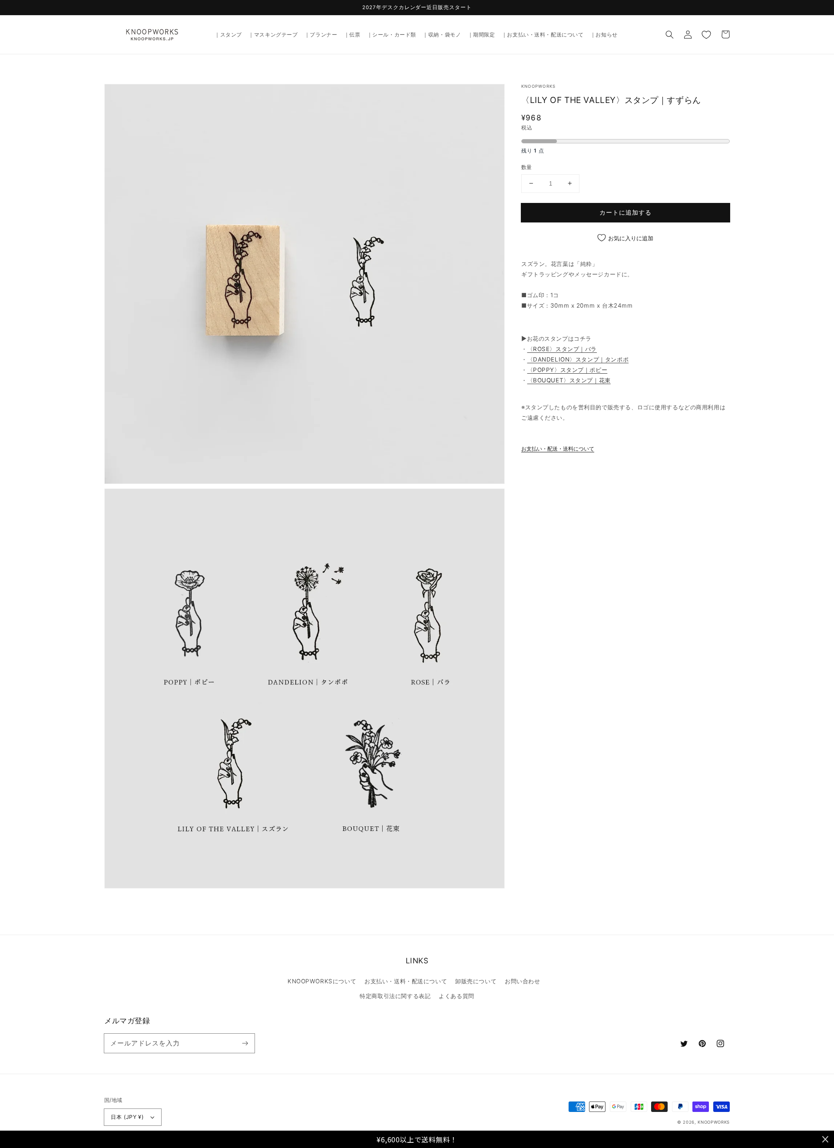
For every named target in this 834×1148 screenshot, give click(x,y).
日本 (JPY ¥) (127, 1117)
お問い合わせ (522, 981)
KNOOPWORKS (714, 1122)
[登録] (245, 1043)
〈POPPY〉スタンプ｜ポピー (567, 369)
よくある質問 (456, 995)
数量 (526, 167)
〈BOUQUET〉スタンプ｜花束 (569, 380)
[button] (670, 34)
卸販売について (475, 981)
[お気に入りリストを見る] (706, 34)
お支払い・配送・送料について (557, 449)
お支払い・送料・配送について (405, 981)
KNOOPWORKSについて (322, 981)
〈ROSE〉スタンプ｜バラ (562, 348)
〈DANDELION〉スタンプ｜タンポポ (578, 359)
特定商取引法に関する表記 (395, 995)
